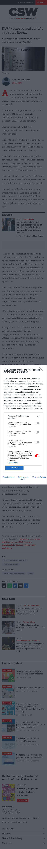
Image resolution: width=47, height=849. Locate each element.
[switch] (37, 423)
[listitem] (23, 417)
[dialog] (23, 424)
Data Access (23, 477)
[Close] (41, 370)
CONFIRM (14, 467)
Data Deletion (8, 477)
